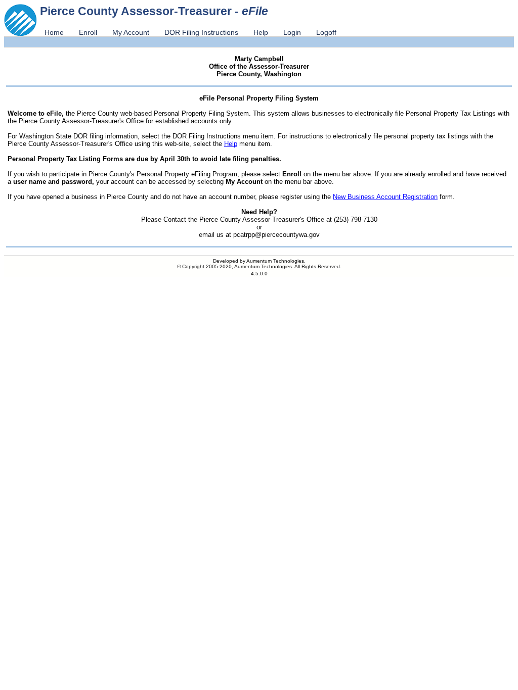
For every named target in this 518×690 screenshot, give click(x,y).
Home (54, 32)
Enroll (88, 32)
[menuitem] (54, 32)
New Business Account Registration (385, 197)
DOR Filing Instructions (201, 32)
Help (260, 32)
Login (292, 32)
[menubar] (190, 32)
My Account (130, 32)
